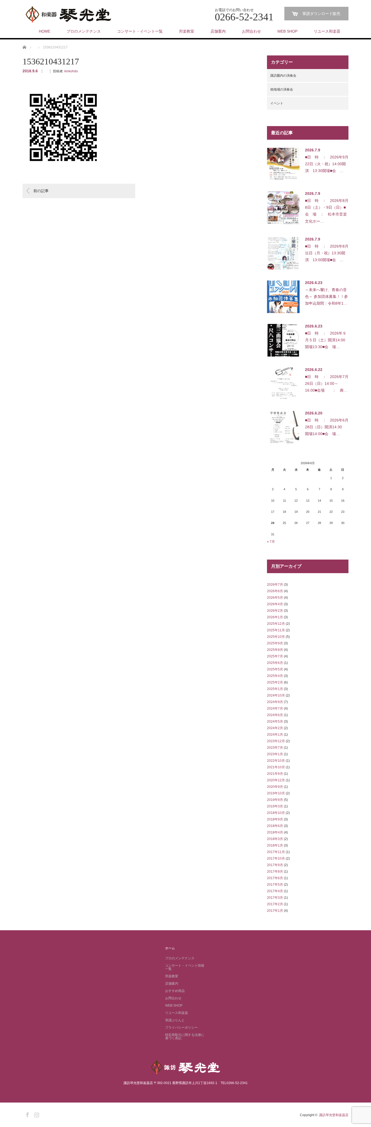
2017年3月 (275, 898)
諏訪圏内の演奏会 (283, 75)
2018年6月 (275, 826)
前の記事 (41, 191)
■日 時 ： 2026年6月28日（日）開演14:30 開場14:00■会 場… (326, 427)
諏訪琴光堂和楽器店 (333, 1115)
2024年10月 (276, 695)
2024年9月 (275, 702)
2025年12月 (276, 624)
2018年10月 (276, 813)
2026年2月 (275, 611)
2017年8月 (275, 871)
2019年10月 (276, 793)
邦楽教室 (186, 31)
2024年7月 (275, 708)
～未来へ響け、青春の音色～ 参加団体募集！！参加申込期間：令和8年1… (326, 296)
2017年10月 (276, 858)
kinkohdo (71, 71)
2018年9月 (275, 819)
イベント (276, 103)
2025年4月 (275, 676)
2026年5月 (275, 598)
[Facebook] (27, 1114)
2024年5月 (275, 721)
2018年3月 (275, 839)
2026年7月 (275, 584)
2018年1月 (275, 845)
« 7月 (271, 542)
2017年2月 (275, 904)
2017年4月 (275, 891)
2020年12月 (276, 780)
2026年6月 (275, 591)
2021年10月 (276, 767)
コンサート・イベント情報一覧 (184, 967)
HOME (44, 31)
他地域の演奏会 (281, 89)
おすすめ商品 (175, 990)
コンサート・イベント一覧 (140, 31)
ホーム (170, 948)
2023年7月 (275, 748)
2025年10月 (276, 637)
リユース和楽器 (327, 31)
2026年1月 (275, 617)
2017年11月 (276, 852)
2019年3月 (275, 806)
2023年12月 (276, 741)
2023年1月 (275, 754)
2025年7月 (275, 656)
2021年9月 (275, 774)
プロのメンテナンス (84, 31)
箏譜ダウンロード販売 (321, 13)
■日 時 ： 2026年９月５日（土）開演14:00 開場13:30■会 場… (326, 340)
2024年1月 (275, 734)
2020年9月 (275, 787)
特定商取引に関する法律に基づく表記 (184, 1036)
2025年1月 (275, 689)
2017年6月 (275, 878)
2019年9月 (275, 800)
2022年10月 (276, 761)
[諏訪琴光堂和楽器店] (68, 15)
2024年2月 (275, 728)
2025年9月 (275, 643)
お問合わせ (251, 31)
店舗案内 (218, 31)
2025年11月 (276, 630)
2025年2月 (275, 682)
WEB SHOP (287, 31)
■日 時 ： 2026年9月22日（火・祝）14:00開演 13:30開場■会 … (326, 164)
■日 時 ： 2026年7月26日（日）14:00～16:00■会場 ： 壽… (326, 383)
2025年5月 (275, 669)
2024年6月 (275, 715)
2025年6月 (275, 663)
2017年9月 (275, 865)
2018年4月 (275, 832)
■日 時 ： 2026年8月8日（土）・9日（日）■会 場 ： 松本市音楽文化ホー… (326, 210)
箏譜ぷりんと (175, 1020)
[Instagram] (36, 1114)
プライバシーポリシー (181, 1027)
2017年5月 (275, 884)
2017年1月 (275, 911)
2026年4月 (275, 604)
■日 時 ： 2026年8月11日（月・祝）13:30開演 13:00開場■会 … (326, 253)
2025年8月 (275, 650)
